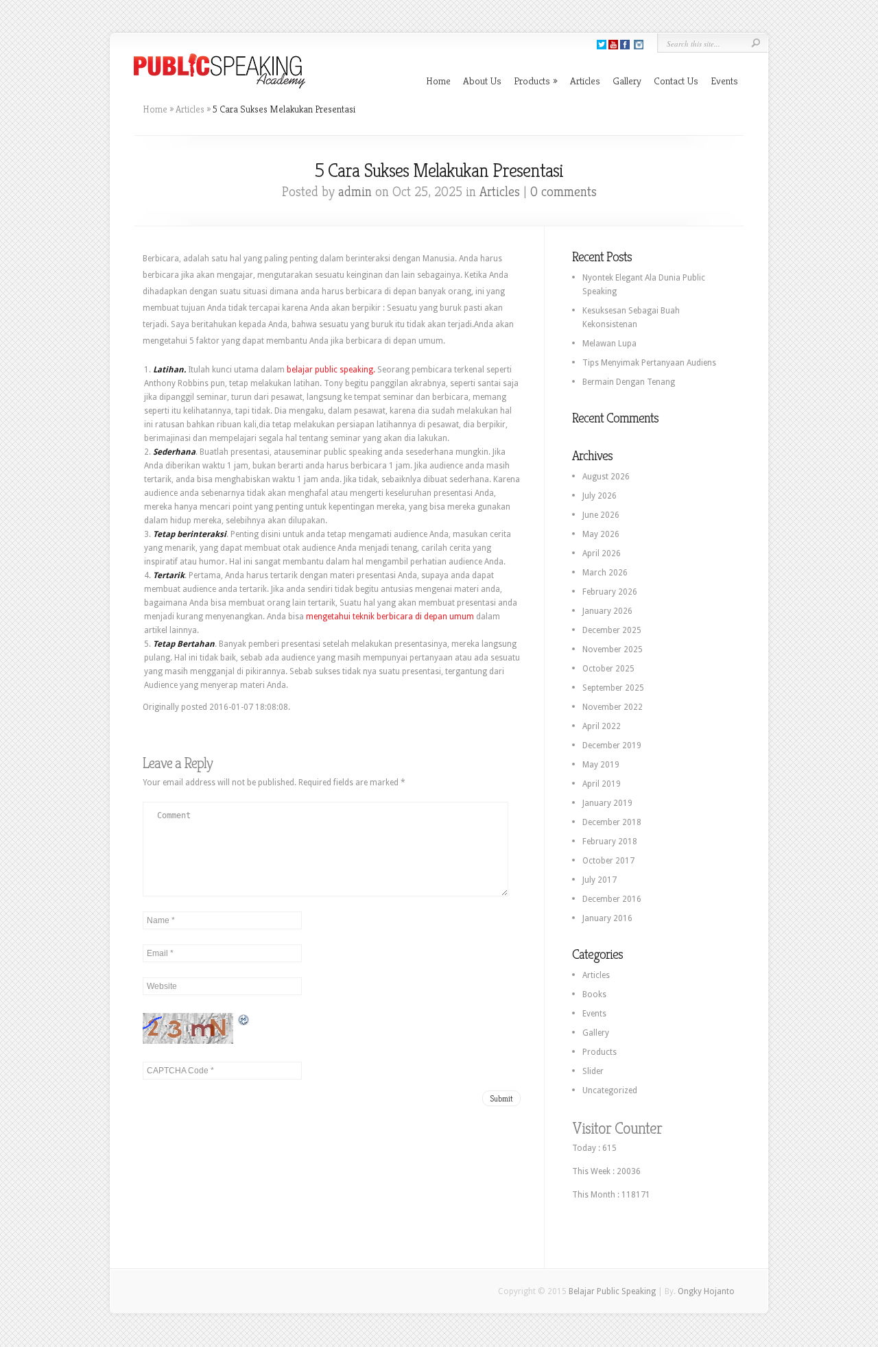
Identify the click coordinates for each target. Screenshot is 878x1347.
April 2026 (601, 553)
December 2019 (611, 745)
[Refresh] (244, 1020)
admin (355, 191)
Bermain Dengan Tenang (628, 382)
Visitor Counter (617, 1128)
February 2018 (609, 841)
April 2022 (601, 726)
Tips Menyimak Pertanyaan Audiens (649, 363)
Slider (593, 1071)
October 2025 (608, 669)
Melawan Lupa (609, 343)
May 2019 (600, 765)
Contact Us (676, 80)
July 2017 (599, 880)
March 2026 (605, 572)
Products (536, 80)
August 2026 (606, 476)
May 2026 (600, 534)
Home (438, 80)
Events (724, 80)
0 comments (563, 191)
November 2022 (612, 707)
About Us (482, 80)
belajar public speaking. (331, 369)
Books (594, 994)
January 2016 (607, 918)
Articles (585, 80)
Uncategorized (609, 1090)
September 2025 (613, 688)
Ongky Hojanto (706, 1291)
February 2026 (609, 592)
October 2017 (608, 861)
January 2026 (607, 611)
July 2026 (599, 496)
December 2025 (611, 630)
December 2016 (611, 899)
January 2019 (607, 803)
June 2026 (600, 515)
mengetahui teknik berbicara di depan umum (391, 616)
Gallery (627, 80)
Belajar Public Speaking (612, 1291)
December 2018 (611, 822)
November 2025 (612, 649)
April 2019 (601, 784)
